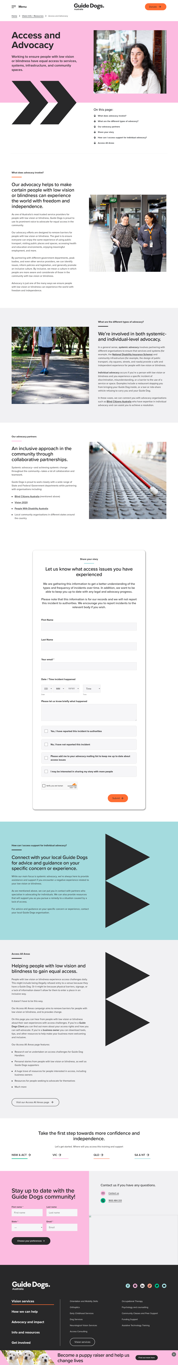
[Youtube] (164, 1286)
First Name (47, 620)
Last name (51, 1206)
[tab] (33, 1302)
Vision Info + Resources (32, 15)
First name (17, 1206)
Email (49, 1221)
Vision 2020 (21, 502)
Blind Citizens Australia (119, 401)
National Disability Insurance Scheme (132, 354)
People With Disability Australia (31, 508)
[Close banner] (174, 1354)
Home (14, 15)
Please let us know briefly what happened (64, 701)
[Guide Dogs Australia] (89, 6)
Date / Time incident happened (58, 679)
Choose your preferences (29, 1240)
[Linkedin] (142, 1286)
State (15, 1221)
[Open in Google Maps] (133, 1240)
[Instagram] (135, 1286)
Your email (47, 659)
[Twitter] (157, 1286)
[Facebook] (128, 1286)
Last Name (47, 639)
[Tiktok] (149, 1286)
